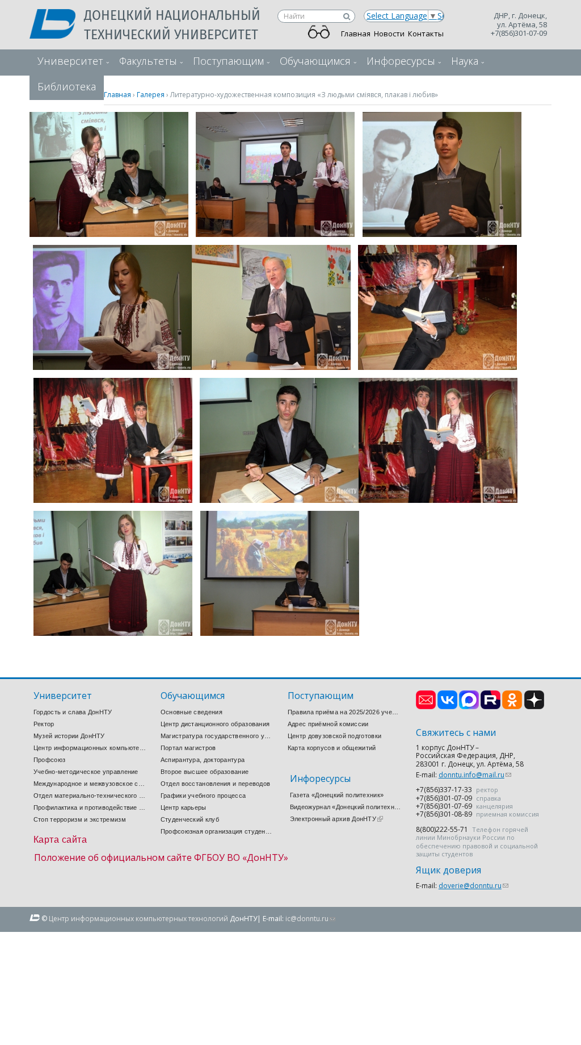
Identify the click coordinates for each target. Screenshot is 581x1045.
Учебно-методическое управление (85, 771)
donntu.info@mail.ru (475, 775)
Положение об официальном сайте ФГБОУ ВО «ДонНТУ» (161, 857)
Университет (70, 61)
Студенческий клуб (190, 819)
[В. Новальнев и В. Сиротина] (109, 233)
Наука (464, 61)
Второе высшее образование (205, 771)
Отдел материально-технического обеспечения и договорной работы (90, 795)
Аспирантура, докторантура (203, 759)
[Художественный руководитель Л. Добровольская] (271, 366)
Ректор (43, 724)
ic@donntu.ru (310, 918)
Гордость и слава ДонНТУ (72, 712)
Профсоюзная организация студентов (217, 831)
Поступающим (228, 61)
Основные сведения (191, 712)
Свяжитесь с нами (456, 732)
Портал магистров (188, 747)
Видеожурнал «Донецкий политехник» (346, 806)
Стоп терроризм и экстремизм (79, 819)
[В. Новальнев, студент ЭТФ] (442, 233)
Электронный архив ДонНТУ (336, 818)
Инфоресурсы (401, 61)
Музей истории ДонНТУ (69, 735)
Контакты (426, 33)
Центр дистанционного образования (215, 724)
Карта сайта (60, 839)
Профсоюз (49, 759)
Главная (356, 33)
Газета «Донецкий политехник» (337, 795)
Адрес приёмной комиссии (328, 724)
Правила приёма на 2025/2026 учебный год (344, 712)
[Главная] (57, 25)
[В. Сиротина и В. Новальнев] (112, 632)
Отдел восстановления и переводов (216, 783)
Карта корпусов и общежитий (332, 747)
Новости (389, 33)
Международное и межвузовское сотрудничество (90, 783)
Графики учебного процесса (203, 795)
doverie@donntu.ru (473, 885)
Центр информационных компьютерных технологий (90, 747)
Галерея (151, 94)
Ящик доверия (448, 870)
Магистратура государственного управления (217, 735)
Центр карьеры (184, 807)
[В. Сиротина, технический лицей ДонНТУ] (112, 366)
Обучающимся (315, 61)
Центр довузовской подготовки (334, 735)
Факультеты (148, 61)
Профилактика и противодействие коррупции (90, 807)
